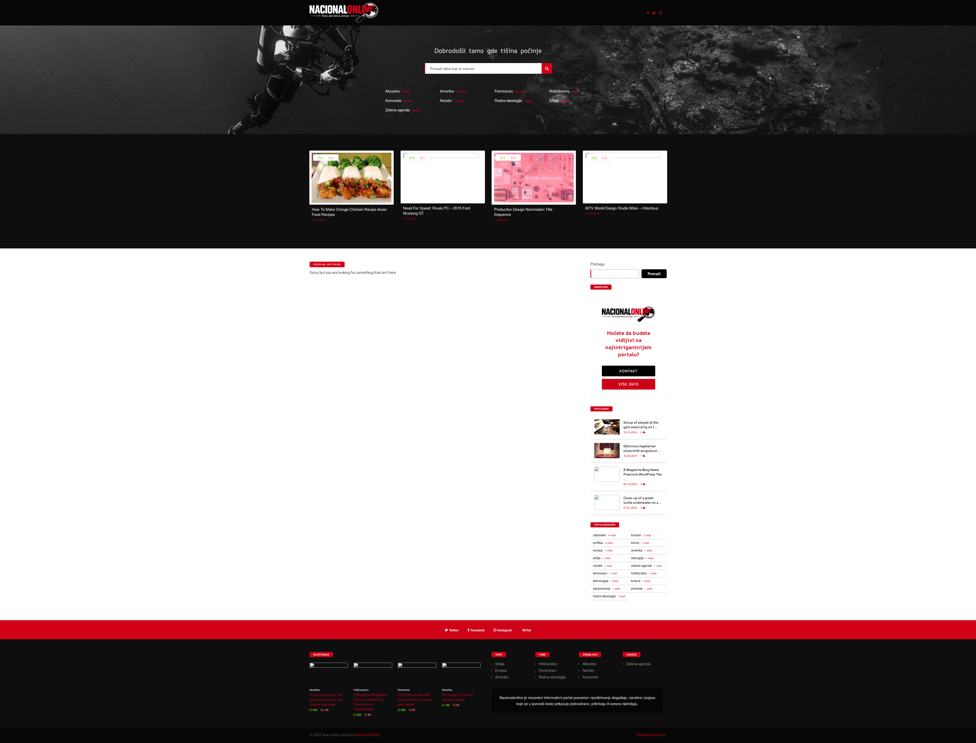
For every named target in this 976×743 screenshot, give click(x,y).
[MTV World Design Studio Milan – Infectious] (625, 156)
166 (447, 705)
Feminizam (504, 91)
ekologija (642, 558)
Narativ (446, 100)
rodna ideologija (609, 596)
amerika (641, 550)
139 (325, 710)
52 (457, 705)
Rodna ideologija (508, 100)
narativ (602, 565)
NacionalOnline (367, 734)
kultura (640, 580)
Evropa (501, 670)
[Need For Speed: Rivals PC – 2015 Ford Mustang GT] (443, 156)
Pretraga (597, 263)
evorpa (602, 550)
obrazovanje (606, 588)
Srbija (554, 100)
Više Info (628, 384)
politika (603, 542)
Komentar (393, 100)
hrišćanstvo (644, 573)
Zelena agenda (397, 109)
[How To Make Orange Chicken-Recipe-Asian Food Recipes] (351, 201)
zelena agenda (646, 565)
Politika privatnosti (651, 734)
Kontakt (628, 370)
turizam (641, 535)
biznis (640, 542)
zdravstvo (604, 535)
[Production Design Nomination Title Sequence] (534, 201)
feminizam (605, 573)
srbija (601, 558)
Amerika (447, 91)
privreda (641, 588)
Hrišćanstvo (559, 91)
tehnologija (605, 580)
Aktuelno (392, 91)
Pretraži (654, 273)
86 (369, 715)
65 (413, 710)
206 (402, 710)
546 (314, 710)
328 (358, 715)
